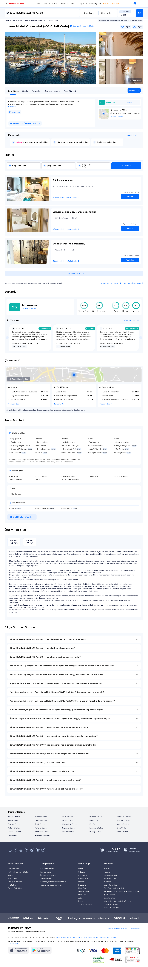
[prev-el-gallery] (8, 58)
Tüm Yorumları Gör (132, 320)
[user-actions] (135, 3)
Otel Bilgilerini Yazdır (22, 517)
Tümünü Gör (132, 135)
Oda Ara (127, 166)
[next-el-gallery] (92, 58)
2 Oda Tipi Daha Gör (75, 273)
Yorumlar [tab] (36, 91)
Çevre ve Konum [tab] (52, 91)
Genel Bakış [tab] (12, 91)
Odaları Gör (134, 90)
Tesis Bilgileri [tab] (70, 91)
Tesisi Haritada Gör (20, 379)
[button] (139, 13)
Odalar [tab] (25, 91)
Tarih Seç (130, 196)
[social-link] (10, 850)
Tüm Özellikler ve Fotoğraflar (65, 197)
